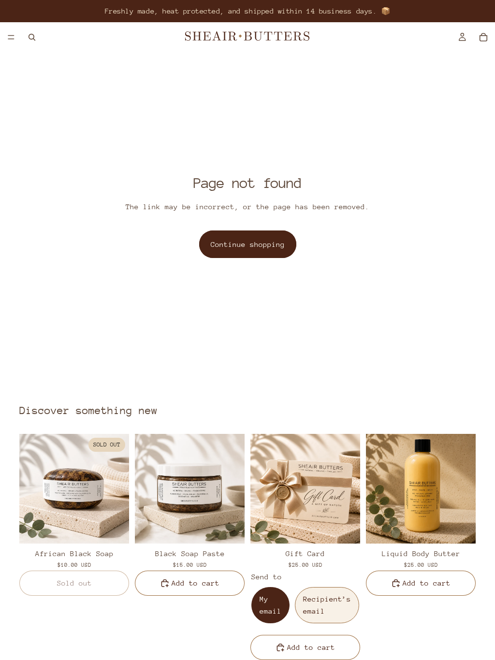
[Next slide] (118, 489)
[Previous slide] (30, 489)
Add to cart (195, 583)
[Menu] (11, 37)
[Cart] (483, 37)
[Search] (32, 37)
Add (237, 528)
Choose (353, 528)
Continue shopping (248, 244)
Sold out (74, 583)
